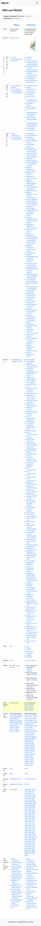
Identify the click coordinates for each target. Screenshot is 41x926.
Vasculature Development (30, 138)
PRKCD (27, 745)
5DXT (33, 798)
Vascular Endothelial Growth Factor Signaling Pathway (31, 220)
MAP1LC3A (13, 720)
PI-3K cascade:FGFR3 (31, 476)
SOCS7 (12, 731)
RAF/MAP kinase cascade (31, 497)
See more (12, 907)
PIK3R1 (20, 724)
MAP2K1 (34, 736)
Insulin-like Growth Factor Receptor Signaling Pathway (31, 265)
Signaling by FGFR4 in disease (31, 487)
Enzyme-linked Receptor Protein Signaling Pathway (17, 891)
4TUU (33, 795)
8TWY (30, 846)
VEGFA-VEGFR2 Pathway (31, 451)
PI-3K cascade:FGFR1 (31, 469)
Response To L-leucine (30, 230)
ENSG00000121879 (30, 779)
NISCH (20, 722)
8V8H (33, 846)
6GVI (33, 816)
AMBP (35, 715)
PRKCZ (12, 726)
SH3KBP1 (27, 754)
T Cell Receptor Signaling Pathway (31, 280)
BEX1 (34, 719)
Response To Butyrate (30, 335)
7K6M (33, 820)
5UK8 (33, 811)
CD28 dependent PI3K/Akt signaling (31, 444)
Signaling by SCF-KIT (31, 385)
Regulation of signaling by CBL (31, 549)
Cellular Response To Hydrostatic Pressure (31, 311)
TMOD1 (32, 761)
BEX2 (26, 720)
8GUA (30, 836)
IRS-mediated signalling (30, 362)
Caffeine (28, 648)
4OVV (30, 795)
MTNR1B (12, 722)
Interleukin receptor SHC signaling (31, 545)
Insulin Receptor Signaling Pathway (17, 138)
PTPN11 (12, 728)
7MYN (30, 825)
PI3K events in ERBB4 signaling (31, 378)
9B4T (29, 853)
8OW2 (26, 839)
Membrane (15, 61)
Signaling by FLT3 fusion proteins (31, 608)
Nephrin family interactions (30, 440)
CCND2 (30, 720)
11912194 (27, 16)
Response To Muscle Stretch (30, 207)
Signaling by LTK (31, 627)
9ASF (30, 852)
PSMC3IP (32, 745)
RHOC (26, 710)
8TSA (33, 843)
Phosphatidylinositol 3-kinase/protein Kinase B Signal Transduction (32, 241)
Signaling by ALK (31, 411)
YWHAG (17, 731)
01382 (26, 774)
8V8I (26, 848)
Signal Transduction (15, 134)
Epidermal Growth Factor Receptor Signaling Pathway (31, 151)
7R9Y (26, 829)
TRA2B (31, 710)
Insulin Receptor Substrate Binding (31, 118)
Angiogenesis (30, 134)
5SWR (26, 804)
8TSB (26, 845)
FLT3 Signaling (30, 561)
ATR (31, 719)
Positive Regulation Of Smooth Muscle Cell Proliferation (32, 276)
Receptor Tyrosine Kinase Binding (17, 886)
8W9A (33, 850)
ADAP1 (27, 715)
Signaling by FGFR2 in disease (31, 483)
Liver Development (31, 135)
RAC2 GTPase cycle (30, 522)
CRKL (14, 715)
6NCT (26, 818)
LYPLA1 (31, 706)
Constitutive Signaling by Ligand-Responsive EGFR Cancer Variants (31, 372)
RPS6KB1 (32, 751)
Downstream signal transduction (31, 401)
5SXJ (33, 809)
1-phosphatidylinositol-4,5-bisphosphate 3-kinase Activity (31, 123)
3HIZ (26, 791)
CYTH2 (27, 722)
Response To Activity (30, 173)
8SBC (30, 839)
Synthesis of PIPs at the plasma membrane (31, 390)
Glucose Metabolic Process (31, 141)
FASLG (31, 726)
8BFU (30, 830)
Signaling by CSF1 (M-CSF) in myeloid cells (32, 603)
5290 (26, 768)
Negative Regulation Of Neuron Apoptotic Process (31, 248)
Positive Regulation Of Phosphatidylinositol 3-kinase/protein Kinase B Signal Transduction (32, 287)
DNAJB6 (27, 724)
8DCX (26, 832)
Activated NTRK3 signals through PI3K (31, 557)
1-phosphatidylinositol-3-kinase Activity (31, 100)
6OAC (30, 818)
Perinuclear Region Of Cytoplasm (31, 81)
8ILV (36, 837)
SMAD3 (27, 756)
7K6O (29, 821)
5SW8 (32, 800)
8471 (11, 768)
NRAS (26, 740)
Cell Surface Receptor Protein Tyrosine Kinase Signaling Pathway (17, 872)
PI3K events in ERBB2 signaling (31, 405)
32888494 (29, 671)
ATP (27, 646)
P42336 (27, 784)
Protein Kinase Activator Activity (31, 108)
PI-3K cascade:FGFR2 (31, 472)
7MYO (34, 825)
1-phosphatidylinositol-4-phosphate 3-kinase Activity (31, 113)
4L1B (26, 793)
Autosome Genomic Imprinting (32, 332)
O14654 (20, 784)
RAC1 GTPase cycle (30, 519)
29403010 (29, 669)
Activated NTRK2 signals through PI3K (31, 541)
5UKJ (26, 813)
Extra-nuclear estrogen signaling (31, 515)
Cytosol (14, 57)
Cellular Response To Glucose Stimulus (31, 306)
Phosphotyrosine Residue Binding (16, 877)
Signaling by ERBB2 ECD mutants (30, 569)
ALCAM (31, 705)
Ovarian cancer (30, 660)
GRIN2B (31, 731)
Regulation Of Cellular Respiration (32, 236)
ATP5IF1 (27, 719)
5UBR (30, 811)
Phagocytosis (30, 148)
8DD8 (33, 832)
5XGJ (29, 814)
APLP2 (27, 717)
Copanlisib (29, 657)
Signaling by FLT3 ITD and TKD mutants (31, 612)
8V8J (29, 848)
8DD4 (30, 832)
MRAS (26, 738)
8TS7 (33, 841)
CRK (11, 715)
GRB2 (20, 717)
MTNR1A (19, 720)
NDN (16, 722)
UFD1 (32, 763)
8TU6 (26, 846)
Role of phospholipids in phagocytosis (31, 418)
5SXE (33, 807)
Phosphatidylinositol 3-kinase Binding (17, 92)
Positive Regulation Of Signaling (32, 899)
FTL (26, 728)
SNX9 (31, 756)
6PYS (33, 818)
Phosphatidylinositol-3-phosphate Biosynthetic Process (32, 212)
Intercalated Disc (31, 77)
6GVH (30, 816)
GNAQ (26, 731)
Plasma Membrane (17, 59)
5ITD (29, 800)
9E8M (26, 855)
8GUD (26, 837)
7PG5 (26, 827)
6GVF (33, 814)
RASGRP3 (28, 749)
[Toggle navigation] (37, 3)
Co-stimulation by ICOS (31, 642)
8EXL (26, 834)
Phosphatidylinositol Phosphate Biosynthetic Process (32, 259)
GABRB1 (30, 728)
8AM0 (26, 830)
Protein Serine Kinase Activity (30, 129)
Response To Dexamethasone (31, 316)
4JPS (32, 791)
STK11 (27, 760)
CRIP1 (26, 706)
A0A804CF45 (13, 784)
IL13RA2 (27, 733)
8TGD (30, 841)
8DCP (33, 830)
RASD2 (32, 747)
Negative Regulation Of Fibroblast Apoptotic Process (31, 348)
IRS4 (16, 25)
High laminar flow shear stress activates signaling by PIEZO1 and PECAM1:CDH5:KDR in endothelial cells (31, 633)
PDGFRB (27, 742)
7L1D (32, 823)
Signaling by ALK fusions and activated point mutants (31, 618)
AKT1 (30, 715)
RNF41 (12, 729)
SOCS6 (16, 729)
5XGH (33, 813)
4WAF (30, 797)
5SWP (35, 802)
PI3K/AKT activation (29, 408)
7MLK (26, 825)
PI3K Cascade (30, 360)
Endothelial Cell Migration (30, 254)
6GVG (26, 816)
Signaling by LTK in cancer (32, 624)
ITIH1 (32, 735)
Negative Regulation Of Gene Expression (31, 169)
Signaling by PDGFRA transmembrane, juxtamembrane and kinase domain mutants (31, 588)
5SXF (26, 809)
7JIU (29, 820)
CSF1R (35, 720)
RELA (33, 749)
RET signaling (30, 513)
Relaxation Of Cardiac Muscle (30, 295)
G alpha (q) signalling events (31, 448)
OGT (11, 724)
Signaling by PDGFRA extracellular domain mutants (31, 597)
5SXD (30, 807)
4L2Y (32, 793)
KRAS (26, 736)
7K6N (26, 821)
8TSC (30, 845)
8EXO (30, 834)
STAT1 (32, 758)
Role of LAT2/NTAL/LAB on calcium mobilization (32, 435)
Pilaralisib (29, 653)
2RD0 (30, 789)
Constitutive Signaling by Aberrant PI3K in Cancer (31, 426)
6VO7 (26, 820)
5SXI (29, 809)
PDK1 (32, 742)
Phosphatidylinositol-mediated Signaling (32, 270)
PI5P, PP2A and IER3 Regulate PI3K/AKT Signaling (31, 503)
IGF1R (12, 719)
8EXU (33, 834)
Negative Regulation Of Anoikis (30, 354)
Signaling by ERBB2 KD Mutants (29, 564)
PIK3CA (31, 25)
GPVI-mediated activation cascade (31, 366)
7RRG (30, 829)
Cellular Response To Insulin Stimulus (31, 204)
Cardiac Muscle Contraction (30, 298)
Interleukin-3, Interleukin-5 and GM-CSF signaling (31, 459)
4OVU (26, 795)
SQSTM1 (27, 758)
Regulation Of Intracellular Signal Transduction (17, 896)
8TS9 (29, 843)
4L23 (29, 793)
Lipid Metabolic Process (30, 145)
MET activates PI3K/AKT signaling (30, 509)
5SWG (26, 802)
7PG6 (30, 827)
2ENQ (26, 789)
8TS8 (26, 843)
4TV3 (26, 797)
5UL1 (29, 813)
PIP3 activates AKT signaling (30, 382)
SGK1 (31, 753)
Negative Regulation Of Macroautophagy (31, 181)
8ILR (29, 837)
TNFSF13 (27, 763)
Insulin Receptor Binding (16, 86)
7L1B (26, 823)
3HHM (34, 789)
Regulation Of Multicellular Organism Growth (31, 226)
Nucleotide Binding (31, 86)
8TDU (26, 841)
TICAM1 (27, 761)
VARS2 (31, 765)
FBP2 (35, 726)
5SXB (33, 805)
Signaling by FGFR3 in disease (31, 494)
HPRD (14, 18)
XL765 (28, 650)
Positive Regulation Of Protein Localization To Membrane (32, 341)
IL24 (31, 733)
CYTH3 (31, 722)
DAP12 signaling (31, 431)
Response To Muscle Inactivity (31, 177)
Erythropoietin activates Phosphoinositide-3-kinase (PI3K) (31, 527)
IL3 (34, 733)
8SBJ (34, 839)
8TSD (33, 845)
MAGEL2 (16, 719)
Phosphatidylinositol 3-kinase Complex (32, 63)
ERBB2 (16, 717)
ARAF (35, 717)
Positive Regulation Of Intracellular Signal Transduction (17, 902)
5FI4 (26, 800)
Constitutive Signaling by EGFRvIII (29, 464)
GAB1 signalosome (32, 393)
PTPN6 (17, 728)
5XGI (26, 814)
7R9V (33, 827)
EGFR (11, 717)
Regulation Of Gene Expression (31, 159)
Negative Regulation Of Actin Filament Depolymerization (32, 195)
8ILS (33, 837)
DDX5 (35, 722)
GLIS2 (32, 729)
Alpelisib (28, 655)
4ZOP (26, 798)
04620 (11, 774)
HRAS (36, 731)
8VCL (29, 850)
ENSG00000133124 (15, 779)
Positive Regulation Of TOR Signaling (32, 200)
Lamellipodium (30, 79)
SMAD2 (33, 754)
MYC (30, 738)
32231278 (29, 694)
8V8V (26, 850)
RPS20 (27, 751)
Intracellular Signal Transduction (17, 863)
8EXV (26, 836)
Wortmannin (29, 651)
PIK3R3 (31, 744)
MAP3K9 (27, 708)
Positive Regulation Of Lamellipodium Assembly (32, 164)
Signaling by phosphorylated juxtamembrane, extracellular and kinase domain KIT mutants (31, 577)
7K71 (33, 821)
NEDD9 (34, 738)
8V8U (32, 848)
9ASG (34, 852)
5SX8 (34, 804)
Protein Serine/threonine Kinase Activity (31, 89)
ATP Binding (30, 94)
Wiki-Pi (5, 3)
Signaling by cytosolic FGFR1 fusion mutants (31, 397)
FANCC (27, 726)
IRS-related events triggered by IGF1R (17, 360)
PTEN (16, 726)
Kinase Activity (30, 96)
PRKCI (32, 708)
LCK (30, 736)
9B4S (26, 853)
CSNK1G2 (20, 715)
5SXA (30, 805)
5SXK (26, 811)
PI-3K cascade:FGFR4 (31, 480)
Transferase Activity (29, 104)
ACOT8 (27, 705)
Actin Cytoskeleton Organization (31, 188)
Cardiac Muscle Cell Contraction (31, 319)
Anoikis (28, 233)
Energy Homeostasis (30, 323)
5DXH (30, 798)
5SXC (26, 807)
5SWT (30, 804)
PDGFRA (31, 740)
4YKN (33, 797)
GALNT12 (27, 729)
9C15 (33, 853)
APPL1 (31, 717)
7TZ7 (33, 829)
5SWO (31, 802)
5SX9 (26, 805)
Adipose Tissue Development (30, 302)
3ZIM (29, 791)
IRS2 (26, 735)
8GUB (34, 836)
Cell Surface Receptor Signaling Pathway (31, 869)
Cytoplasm (29, 57)
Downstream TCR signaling (31, 414)
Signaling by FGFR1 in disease (31, 490)
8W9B (26, 852)
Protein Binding (16, 89)
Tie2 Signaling (30, 422)
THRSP (31, 760)
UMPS (26, 765)
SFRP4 (27, 753)
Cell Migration (30, 185)
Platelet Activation (31, 190)
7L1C (29, 823)
